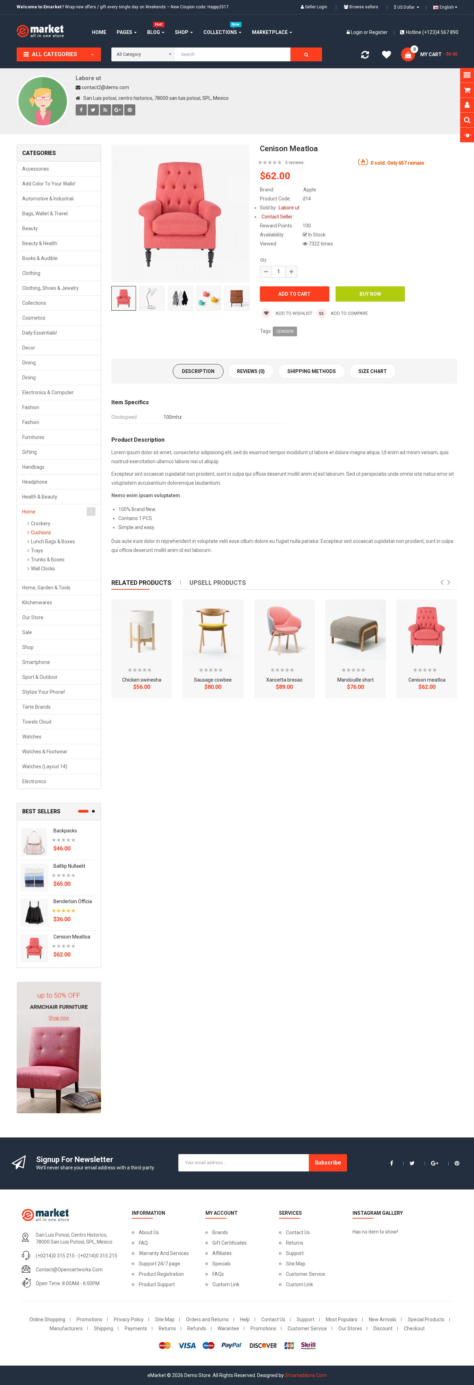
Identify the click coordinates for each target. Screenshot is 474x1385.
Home (28, 511)
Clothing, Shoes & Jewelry (50, 288)
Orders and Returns (207, 1319)
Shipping (103, 1328)
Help (245, 1319)
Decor (28, 347)
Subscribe (328, 1162)
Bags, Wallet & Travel (45, 213)
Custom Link (225, 1284)
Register (378, 32)
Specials (221, 1263)
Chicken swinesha (141, 680)
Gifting (29, 452)
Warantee (228, 1328)
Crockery (40, 523)
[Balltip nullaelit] (34, 877)
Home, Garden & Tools (46, 587)
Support (295, 1253)
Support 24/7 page (159, 1263)
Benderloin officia (72, 901)
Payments (136, 1328)
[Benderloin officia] (34, 912)
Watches (31, 736)
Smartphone (36, 662)
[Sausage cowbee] (213, 629)
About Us (149, 1232)
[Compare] (365, 56)
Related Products (141, 582)
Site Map (295, 1263)
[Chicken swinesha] (141, 629)
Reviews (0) (251, 371)
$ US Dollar (405, 7)
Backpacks (65, 830)
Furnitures (33, 437)
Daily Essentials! (39, 333)
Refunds (196, 1328)
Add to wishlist (293, 313)
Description (198, 371)
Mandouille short (355, 680)
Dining (29, 362)
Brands (220, 1232)
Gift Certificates (229, 1243)
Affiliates (222, 1253)
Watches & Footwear (44, 751)
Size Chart (372, 371)
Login (357, 32)
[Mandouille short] (355, 629)
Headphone (35, 482)
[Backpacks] (34, 842)
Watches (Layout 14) (44, 766)
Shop (28, 647)
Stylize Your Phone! (43, 692)
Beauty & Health (39, 243)
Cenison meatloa (71, 937)
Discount (382, 1328)
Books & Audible (40, 258)
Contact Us (298, 1232)
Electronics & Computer (48, 392)
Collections (34, 303)
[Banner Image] (59, 1047)
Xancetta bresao (284, 680)
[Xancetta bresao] (284, 629)
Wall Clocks (43, 568)
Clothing (31, 273)
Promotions (89, 1319)
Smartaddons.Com (306, 1375)
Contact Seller (277, 216)
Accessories (35, 169)
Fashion (30, 407)
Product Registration (161, 1274)
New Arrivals (382, 1319)
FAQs (218, 1274)
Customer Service (305, 1274)
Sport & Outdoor (40, 677)
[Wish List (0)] (386, 55)
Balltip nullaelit (69, 866)
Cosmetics (33, 318)
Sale (27, 632)
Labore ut (88, 78)
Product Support (157, 1284)
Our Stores (350, 1328)
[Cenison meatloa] (34, 948)
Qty (263, 260)
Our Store (32, 617)
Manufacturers (66, 1328)
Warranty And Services (164, 1253)
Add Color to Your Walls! (48, 184)
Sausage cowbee (213, 680)
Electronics (34, 781)
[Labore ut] (43, 101)
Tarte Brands (36, 707)
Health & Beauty (39, 497)
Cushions (41, 532)
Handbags (33, 467)
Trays (37, 550)
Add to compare (349, 313)
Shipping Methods (311, 371)
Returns (294, 1243)
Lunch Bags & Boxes (53, 541)
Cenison (285, 331)
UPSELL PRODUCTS (217, 582)
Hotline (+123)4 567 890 (432, 32)
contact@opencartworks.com (69, 1269)
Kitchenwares (37, 602)
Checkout (414, 1328)
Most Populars (341, 1319)
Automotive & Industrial (48, 198)
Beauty (30, 228)
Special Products (426, 1319)
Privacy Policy (129, 1319)
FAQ (143, 1243)
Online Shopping (47, 1319)
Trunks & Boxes (48, 559)
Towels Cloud (36, 722)
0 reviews (294, 162)
